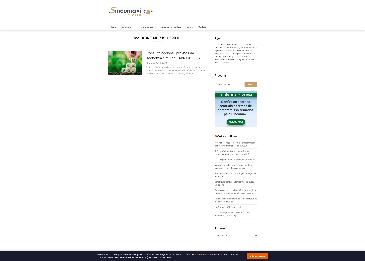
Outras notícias (227, 136)
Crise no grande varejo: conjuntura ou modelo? (235, 159)
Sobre (190, 27)
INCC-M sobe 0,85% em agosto (228, 207)
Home (113, 27)
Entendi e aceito (257, 256)
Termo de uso (146, 27)
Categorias (127, 27)
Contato (202, 27)
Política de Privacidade (170, 27)
